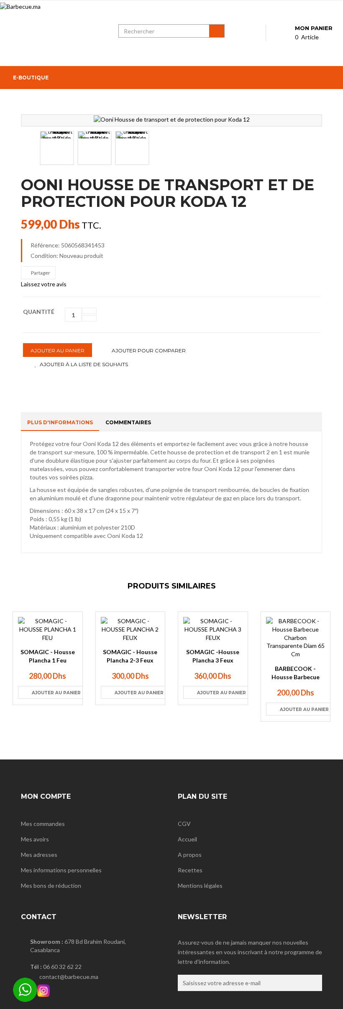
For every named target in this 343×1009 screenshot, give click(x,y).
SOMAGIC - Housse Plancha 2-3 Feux (130, 656)
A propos (190, 854)
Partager (40, 273)
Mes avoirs (35, 839)
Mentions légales (200, 885)
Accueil (187, 839)
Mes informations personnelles (61, 870)
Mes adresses (39, 854)
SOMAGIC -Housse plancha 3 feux (212, 656)
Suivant (310, 147)
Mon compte (46, 796)
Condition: (44, 255)
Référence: (45, 245)
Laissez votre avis (44, 284)
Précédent (30, 147)
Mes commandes (43, 823)
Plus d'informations (60, 422)
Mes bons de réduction (51, 885)
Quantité (38, 311)
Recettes (190, 870)
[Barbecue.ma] (53, 34)
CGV (184, 823)
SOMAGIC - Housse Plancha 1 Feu (47, 656)
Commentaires (128, 422)
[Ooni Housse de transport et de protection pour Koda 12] (172, 119)
